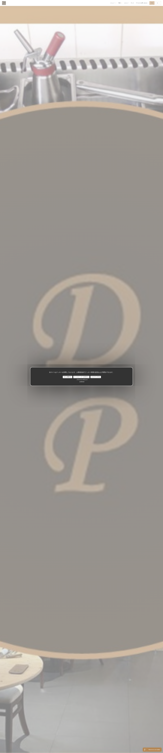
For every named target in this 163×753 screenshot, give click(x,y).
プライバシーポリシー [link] (82, 379)
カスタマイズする (95, 377)
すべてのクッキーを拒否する (81, 377)
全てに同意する (67, 377)
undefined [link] (81, 381)
